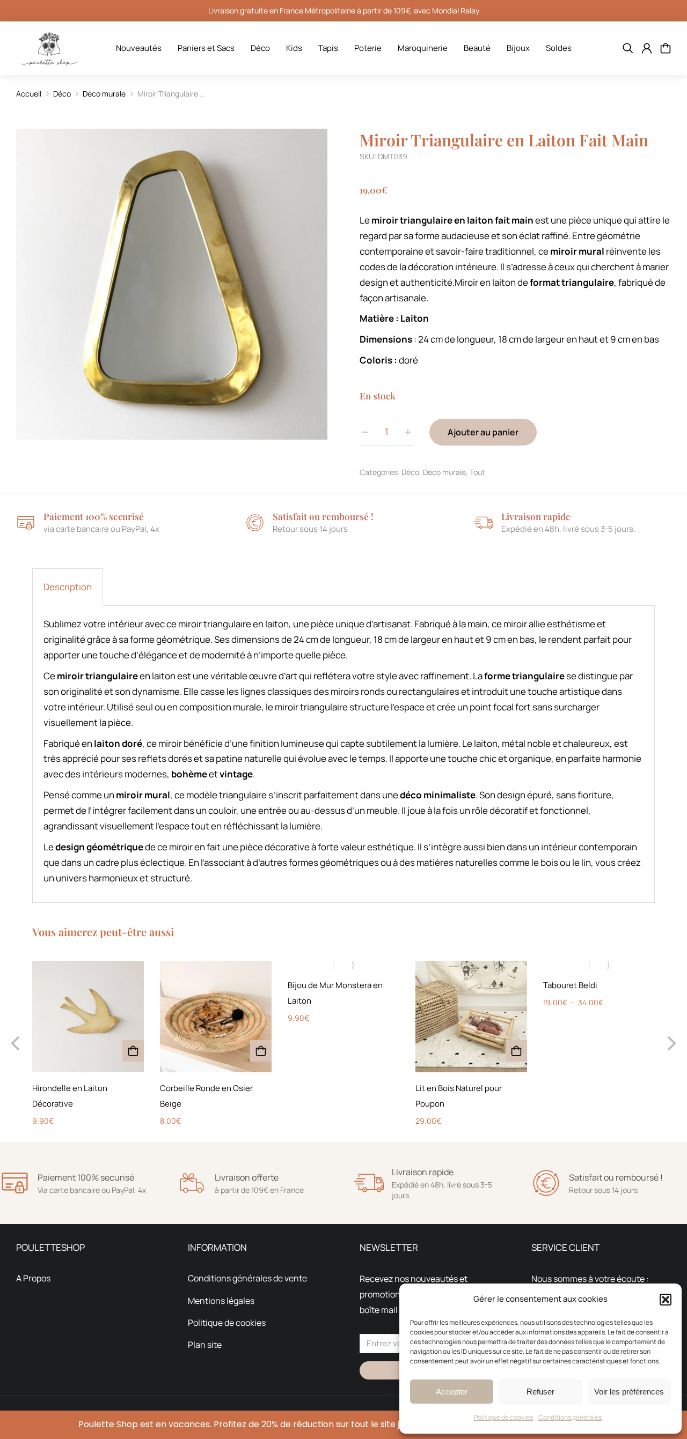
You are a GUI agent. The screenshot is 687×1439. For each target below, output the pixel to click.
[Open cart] (665, 48)
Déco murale (444, 472)
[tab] (67, 587)
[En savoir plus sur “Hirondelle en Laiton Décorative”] (133, 1051)
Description (67, 587)
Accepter (451, 1391)
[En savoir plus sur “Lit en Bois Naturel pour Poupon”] (516, 1051)
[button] (665, 1299)
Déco (410, 472)
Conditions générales (570, 1417)
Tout (477, 472)
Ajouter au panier (483, 432)
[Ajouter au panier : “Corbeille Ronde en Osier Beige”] (261, 1051)
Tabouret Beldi (570, 985)
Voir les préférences (629, 1391)
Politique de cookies (503, 1417)
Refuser (540, 1391)
